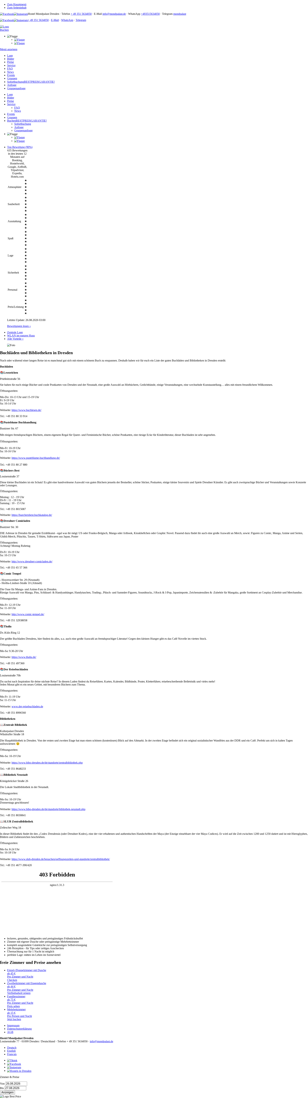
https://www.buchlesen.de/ (26, 410)
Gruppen (12, 78)
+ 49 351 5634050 (81, 13)
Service (11, 65)
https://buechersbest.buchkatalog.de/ (32, 514)
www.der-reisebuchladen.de (27, 706)
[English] (19, 39)
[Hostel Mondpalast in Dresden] (4, 26)
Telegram (81, 20)
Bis (2, 1088)
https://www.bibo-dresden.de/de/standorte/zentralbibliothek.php (47, 762)
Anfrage (11, 84)
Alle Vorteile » (15, 338)
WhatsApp (67, 20)
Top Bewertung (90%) (19, 147)
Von (2, 1083)
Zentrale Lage (15, 332)
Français (12, 1054)
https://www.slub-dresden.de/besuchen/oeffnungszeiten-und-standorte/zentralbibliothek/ (61, 859)
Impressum (13, 1025)
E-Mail (55, 20)
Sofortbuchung (31, 81)
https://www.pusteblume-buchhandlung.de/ (36, 457)
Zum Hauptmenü (16, 4)
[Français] (19, 43)
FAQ (10, 68)
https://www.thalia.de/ (24, 657)
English (11, 1050)
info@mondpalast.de (114, 13)
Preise (10, 61)
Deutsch (11, 1047)
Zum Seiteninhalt (16, 7)
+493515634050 (150, 13)
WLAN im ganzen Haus (21, 335)
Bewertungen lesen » (19, 326)
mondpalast (179, 13)
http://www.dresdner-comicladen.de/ (32, 561)
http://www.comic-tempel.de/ (28, 614)
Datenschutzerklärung (19, 1028)
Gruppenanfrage (16, 88)
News (10, 71)
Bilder (10, 58)
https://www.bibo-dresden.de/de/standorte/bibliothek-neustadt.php (48, 809)
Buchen (27, 120)
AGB (10, 1032)
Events (11, 75)
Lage (10, 55)
